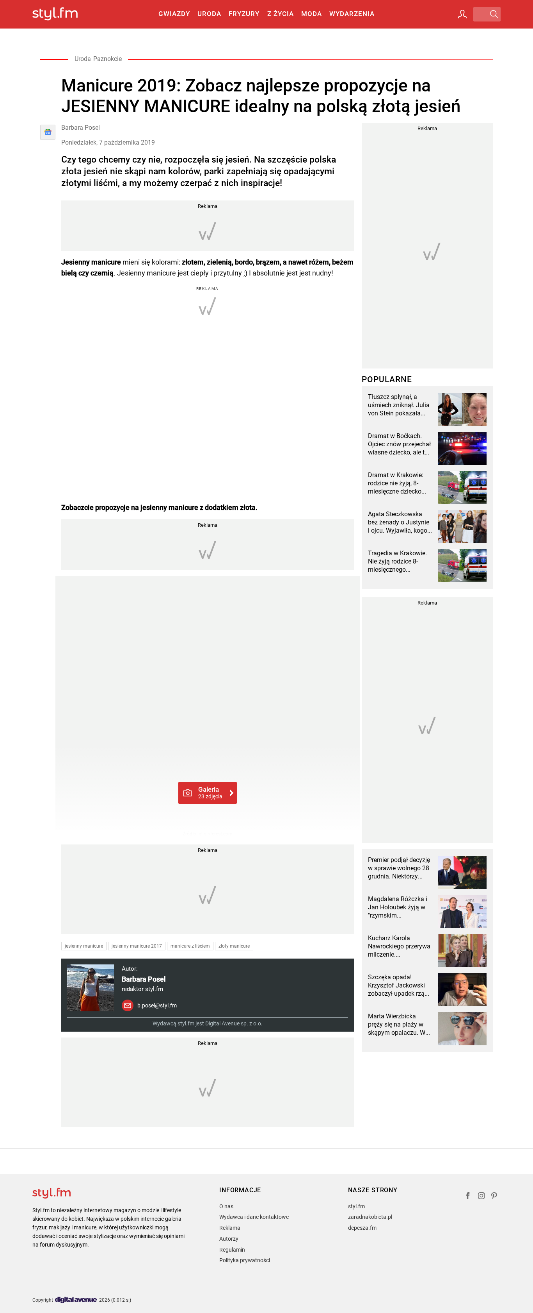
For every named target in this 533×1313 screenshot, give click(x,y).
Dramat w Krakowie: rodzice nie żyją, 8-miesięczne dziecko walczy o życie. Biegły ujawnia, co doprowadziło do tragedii (398, 483)
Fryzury (244, 14)
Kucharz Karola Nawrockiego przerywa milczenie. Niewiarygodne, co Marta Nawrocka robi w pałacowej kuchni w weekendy (400, 946)
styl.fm (356, 1206)
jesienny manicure (84, 946)
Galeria (210, 792)
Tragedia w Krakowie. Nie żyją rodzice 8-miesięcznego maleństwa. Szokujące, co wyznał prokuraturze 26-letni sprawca (400, 561)
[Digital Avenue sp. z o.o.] (76, 1300)
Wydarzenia (352, 14)
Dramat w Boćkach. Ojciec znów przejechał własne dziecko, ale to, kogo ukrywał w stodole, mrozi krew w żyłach (399, 444)
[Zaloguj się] (462, 14)
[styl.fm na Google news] (47, 132)
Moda (311, 14)
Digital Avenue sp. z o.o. (234, 1023)
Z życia (280, 14)
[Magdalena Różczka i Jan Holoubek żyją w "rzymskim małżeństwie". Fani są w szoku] (462, 911)
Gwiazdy (174, 14)
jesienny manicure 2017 (137, 946)
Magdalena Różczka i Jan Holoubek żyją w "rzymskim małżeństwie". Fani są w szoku (398, 907)
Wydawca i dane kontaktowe (254, 1217)
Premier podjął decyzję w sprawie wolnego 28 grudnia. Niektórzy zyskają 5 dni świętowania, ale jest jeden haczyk (399, 868)
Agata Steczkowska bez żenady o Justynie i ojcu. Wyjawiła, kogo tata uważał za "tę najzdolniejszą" (398, 522)
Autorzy (228, 1239)
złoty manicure (234, 946)
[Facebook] (467, 1196)
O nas (226, 1206)
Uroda (209, 14)
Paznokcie (107, 59)
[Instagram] (481, 1196)
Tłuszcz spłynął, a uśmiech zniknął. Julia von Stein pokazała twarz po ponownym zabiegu (399, 405)
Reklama (229, 1228)
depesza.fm (362, 1228)
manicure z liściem (190, 946)
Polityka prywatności (244, 1260)
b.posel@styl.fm (157, 1005)
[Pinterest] (494, 1196)
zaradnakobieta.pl (370, 1217)
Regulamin (232, 1250)
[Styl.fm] (63, 14)
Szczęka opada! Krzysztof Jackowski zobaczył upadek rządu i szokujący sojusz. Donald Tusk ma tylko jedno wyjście (400, 985)
